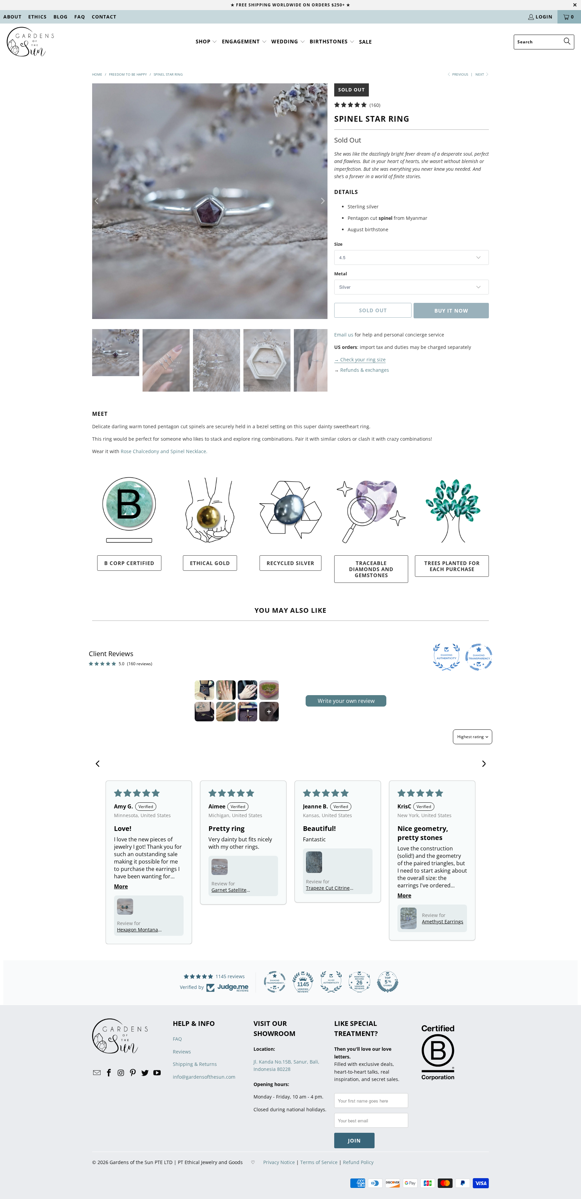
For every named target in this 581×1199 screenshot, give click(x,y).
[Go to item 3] (247, 690)
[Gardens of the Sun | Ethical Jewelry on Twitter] (145, 1073)
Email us (343, 334)
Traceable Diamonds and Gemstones (371, 569)
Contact (104, 16)
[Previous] (97, 201)
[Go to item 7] (247, 711)
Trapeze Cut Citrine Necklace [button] (328, 888)
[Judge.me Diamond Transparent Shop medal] (274, 982)
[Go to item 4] (269, 690)
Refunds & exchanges (364, 370)
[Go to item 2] (226, 690)
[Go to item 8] (269, 711)
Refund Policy (358, 1162)
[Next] (322, 201)
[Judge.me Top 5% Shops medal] (387, 982)
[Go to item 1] (204, 690)
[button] (207, 42)
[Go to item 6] (226, 711)
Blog (60, 16)
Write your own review (346, 701)
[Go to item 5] (204, 711)
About (12, 16)
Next (480, 74)
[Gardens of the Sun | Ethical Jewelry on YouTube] (157, 1073)
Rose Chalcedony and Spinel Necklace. (164, 451)
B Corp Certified (129, 563)
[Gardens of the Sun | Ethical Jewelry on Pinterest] (133, 1073)
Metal (340, 274)
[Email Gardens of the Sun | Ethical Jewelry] (97, 1073)
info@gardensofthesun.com (204, 1077)
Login (544, 16)
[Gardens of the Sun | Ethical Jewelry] (30, 42)
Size (338, 244)
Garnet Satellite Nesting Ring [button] (228, 890)
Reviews (182, 1051)
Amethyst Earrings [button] (442, 921)
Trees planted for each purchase (452, 566)
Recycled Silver (290, 563)
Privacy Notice (279, 1162)
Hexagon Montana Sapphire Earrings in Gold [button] (140, 929)
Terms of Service (319, 1162)
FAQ (79, 16)
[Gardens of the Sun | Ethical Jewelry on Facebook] (109, 1073)
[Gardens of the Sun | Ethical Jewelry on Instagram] (121, 1073)
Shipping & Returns (195, 1064)
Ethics (37, 16)
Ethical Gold (210, 563)
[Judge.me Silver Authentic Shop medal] (331, 982)
